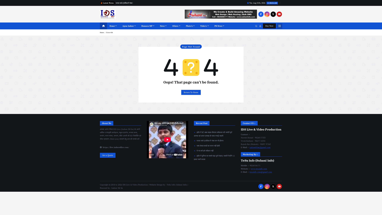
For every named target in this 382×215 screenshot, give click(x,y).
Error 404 (109, 32)
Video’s (203, 26)
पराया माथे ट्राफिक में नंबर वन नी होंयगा (210, 140)
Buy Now (269, 26)
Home (112, 26)
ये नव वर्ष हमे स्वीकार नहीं (205, 150)
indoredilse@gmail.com (259, 147)
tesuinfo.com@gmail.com (260, 172)
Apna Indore (128, 26)
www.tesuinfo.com (259, 169)
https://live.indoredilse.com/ (115, 147)
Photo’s (189, 26)
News (162, 26)
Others (175, 26)
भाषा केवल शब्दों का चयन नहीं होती (208, 145)
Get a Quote (107, 155)
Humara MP (147, 26)
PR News (218, 26)
